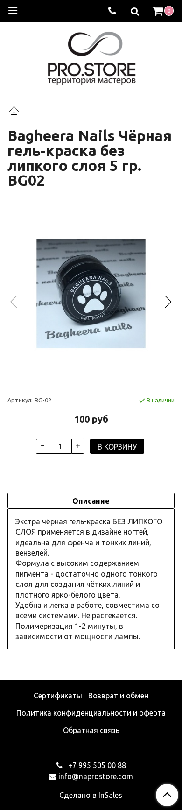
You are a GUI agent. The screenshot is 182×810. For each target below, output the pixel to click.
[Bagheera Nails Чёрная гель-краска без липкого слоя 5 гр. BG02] (91, 293)
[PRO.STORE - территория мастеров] (91, 55)
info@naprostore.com (95, 776)
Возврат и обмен (118, 695)
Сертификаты (58, 695)
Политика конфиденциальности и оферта (91, 713)
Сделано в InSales (90, 795)
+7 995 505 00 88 (96, 765)
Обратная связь (91, 730)
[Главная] (14, 111)
